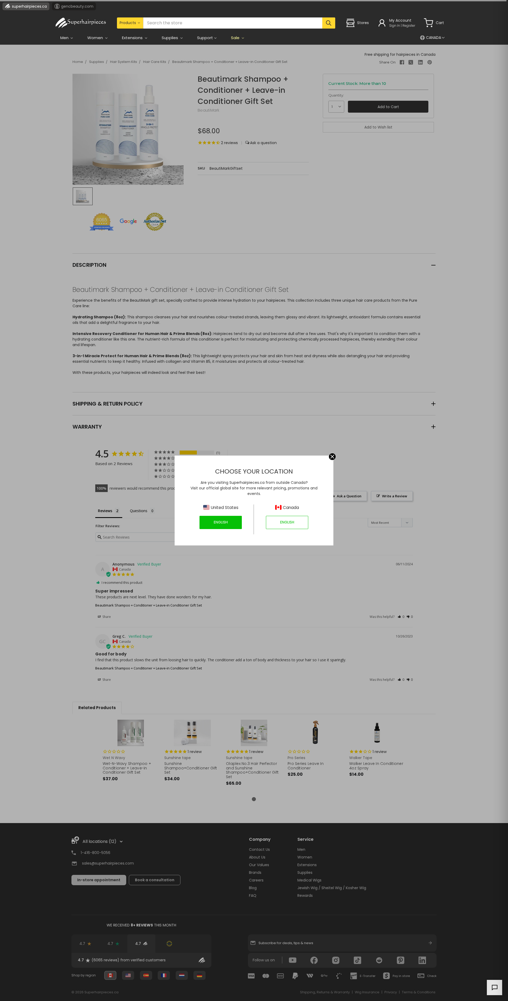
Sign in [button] (394, 25)
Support (205, 37)
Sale (236, 37)
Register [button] (408, 25)
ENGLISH (221, 522)
